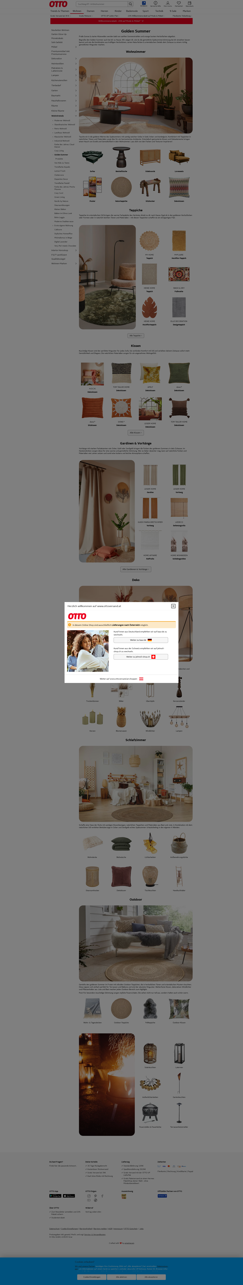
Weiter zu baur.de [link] (138, 640)
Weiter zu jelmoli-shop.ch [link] (138, 657)
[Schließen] (173, 606)
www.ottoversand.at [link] (119, 679)
